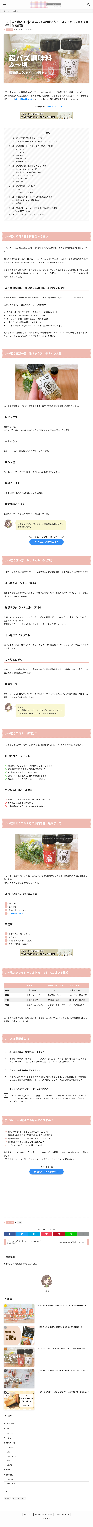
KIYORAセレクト (55, 106)
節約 (8, 1469)
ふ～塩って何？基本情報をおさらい (27, 138)
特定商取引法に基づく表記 (43, 1514)
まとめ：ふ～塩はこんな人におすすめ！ (29, 214)
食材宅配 (9, 1474)
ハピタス (10, 1433)
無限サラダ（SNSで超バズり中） (29, 172)
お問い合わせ (28, 1514)
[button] (88, 4)
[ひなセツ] (46, 4)
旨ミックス (20, 149)
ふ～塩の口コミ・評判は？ (23, 186)
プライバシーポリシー (62, 1514)
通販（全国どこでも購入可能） (28, 200)
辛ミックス (20, 152)
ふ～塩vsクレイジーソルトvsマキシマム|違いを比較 (34, 207)
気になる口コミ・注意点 (25, 192)
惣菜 (8, 1460)
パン (8, 1452)
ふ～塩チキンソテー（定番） (27, 169)
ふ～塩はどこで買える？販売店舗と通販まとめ (32, 196)
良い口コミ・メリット (24, 189)
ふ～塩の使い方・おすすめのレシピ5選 (29, 166)
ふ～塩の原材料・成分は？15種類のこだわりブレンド (36, 141)
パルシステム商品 (19, 1498)
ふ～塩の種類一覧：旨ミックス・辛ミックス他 (32, 145)
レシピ (8, 1438)
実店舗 (18, 203)
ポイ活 (8, 1428)
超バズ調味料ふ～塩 (24, 99)
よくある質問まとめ (21, 211)
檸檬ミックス (21, 158)
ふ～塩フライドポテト (24, 175)
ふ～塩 (19, 1222)
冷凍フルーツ (11, 1456)
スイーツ (10, 1447)
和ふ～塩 (19, 155)
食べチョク (11, 1484)
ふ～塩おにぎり (22, 178)
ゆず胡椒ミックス (22, 161)
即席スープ (20, 181)
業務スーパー (11, 1443)
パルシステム (11, 1479)
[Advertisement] (46, 1198)
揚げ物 (9, 1465)
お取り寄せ (9, 29)
